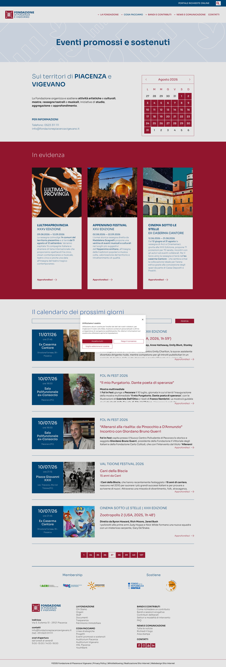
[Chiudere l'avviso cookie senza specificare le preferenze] (143, 319)
